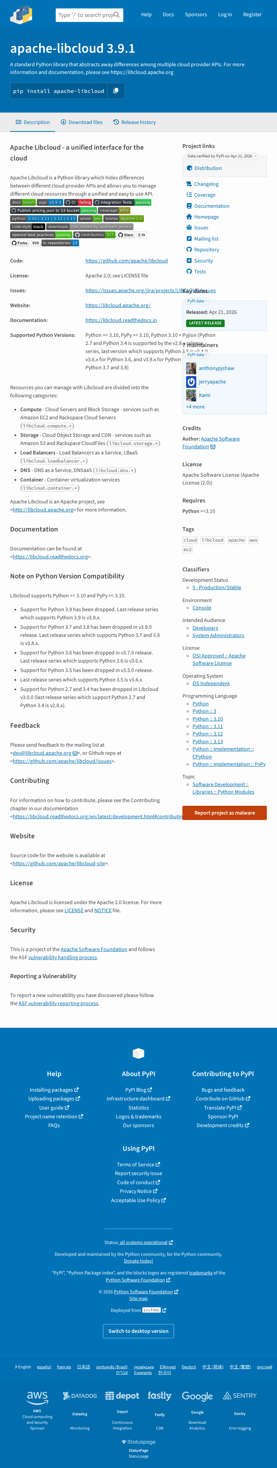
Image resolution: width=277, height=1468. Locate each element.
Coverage (205, 195)
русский (264, 1367)
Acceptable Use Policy (135, 1200)
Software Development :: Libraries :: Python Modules (223, 788)
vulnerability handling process (62, 957)
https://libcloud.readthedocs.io (121, 320)
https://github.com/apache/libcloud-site (59, 863)
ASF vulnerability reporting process (58, 1003)
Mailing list (206, 239)
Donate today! (138, 1261)
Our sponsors (138, 1125)
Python (201, 703)
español (44, 1367)
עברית (122, 1373)
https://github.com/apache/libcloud (126, 261)
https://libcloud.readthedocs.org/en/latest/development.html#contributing (99, 816)
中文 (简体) (213, 1367)
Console (202, 608)
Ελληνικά (168, 1367)
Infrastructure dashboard (136, 1098)
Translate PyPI (220, 1108)
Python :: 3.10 (208, 719)
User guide (51, 1108)
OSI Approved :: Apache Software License (219, 659)
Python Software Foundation (135, 1280)
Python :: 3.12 (208, 734)
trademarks (200, 1272)
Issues (201, 227)
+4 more (195, 406)
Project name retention (51, 1116)
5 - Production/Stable (217, 587)
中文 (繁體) (240, 1367)
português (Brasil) (112, 1367)
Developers (205, 628)
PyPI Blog (135, 1090)
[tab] (32, 122)
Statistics (138, 1108)
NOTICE (102, 910)
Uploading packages (51, 1098)
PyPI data (195, 301)
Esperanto (143, 1373)
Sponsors (196, 14)
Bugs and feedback (223, 1090)
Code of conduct (135, 1182)
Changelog (206, 184)
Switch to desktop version (138, 1331)
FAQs (54, 1125)
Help (146, 14)
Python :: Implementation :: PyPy (229, 764)
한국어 (164, 1373)
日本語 (83, 1367)
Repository (206, 249)
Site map (138, 1298)
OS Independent (211, 683)
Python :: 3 (204, 711)
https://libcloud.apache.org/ (118, 305)
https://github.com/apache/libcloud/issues (62, 761)
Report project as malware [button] (225, 813)
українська (144, 1367)
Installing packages (51, 1090)
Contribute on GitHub (220, 1098)
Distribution (208, 168)
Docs (168, 14)
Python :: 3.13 (208, 741)
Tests (200, 271)
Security (203, 261)
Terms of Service (135, 1164)
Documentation (212, 206)
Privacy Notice (136, 1191)
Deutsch (189, 1367)
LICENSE (74, 910)
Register (252, 14)
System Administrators (218, 635)
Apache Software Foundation (94, 949)
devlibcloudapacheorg (42, 753)
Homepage (206, 217)
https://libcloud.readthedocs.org (50, 557)
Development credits (220, 1125)
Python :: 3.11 (208, 726)
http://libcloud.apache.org (43, 510)
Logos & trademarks (138, 1116)
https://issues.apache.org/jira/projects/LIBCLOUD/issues (150, 290)
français (64, 1367)
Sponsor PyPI (223, 1116)
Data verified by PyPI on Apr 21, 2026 (220, 156)
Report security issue (138, 1173)
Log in (225, 14)
